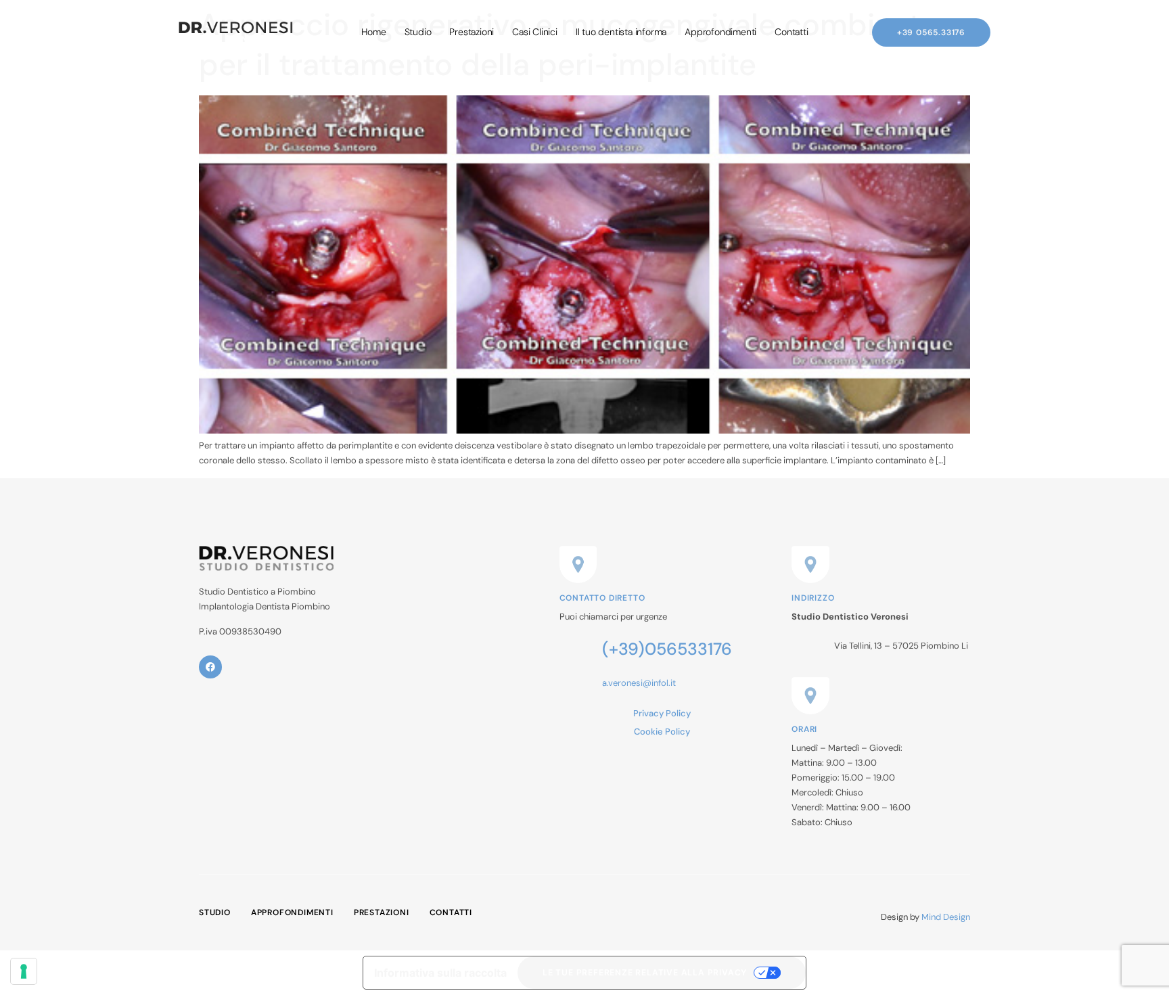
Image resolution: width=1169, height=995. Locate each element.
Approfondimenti (720, 32)
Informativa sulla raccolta (440, 972)
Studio (418, 32)
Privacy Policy (662, 713)
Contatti (791, 32)
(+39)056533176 (667, 649)
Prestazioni (471, 32)
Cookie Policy (662, 731)
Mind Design (945, 917)
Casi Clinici (534, 32)
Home (373, 32)
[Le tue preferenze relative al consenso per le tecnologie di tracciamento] (24, 971)
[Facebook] (210, 666)
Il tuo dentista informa (621, 32)
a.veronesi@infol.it (639, 683)
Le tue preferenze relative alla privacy (645, 972)
